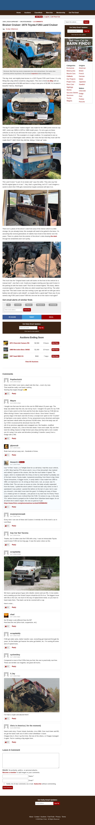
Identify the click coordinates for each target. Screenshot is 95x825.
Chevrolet (82, 91)
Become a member (9, 772)
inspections (34, 73)
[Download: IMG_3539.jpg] (31, 590)
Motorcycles (71, 71)
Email (31, 780)
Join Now (39, 17)
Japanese (53, 305)
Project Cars (71, 82)
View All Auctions (31, 362)
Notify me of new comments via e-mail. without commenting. (31, 784)
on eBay (50, 81)
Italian (81, 79)
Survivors (70, 95)
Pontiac (81, 99)
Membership (60, 12)
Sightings (70, 87)
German (82, 76)
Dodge (81, 93)
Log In (47, 17)
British (81, 71)
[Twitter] (43, 810)
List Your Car (55, 17)
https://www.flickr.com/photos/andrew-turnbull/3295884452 (25, 503)
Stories (69, 90)
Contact (36, 817)
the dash (54, 236)
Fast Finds (51, 817)
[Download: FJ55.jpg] (31, 712)
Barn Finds (47, 5)
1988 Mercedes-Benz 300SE (20, 350)
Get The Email (74, 12)
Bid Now (55, 343)
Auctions (27, 12)
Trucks (29, 305)
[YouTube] (55, 810)
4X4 (8, 305)
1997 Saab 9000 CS (16, 356)
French (81, 73)
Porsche (82, 102)
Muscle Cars (71, 73)
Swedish (82, 84)
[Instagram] (51, 810)
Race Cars (70, 84)
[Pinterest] (47, 810)
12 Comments (38, 21)
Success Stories (72, 93)
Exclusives (70, 68)
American (82, 68)
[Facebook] (39, 810)
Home (19, 12)
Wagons (69, 101)
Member (22, 462)
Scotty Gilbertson (12, 29)
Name (31, 776)
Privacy (58, 817)
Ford (80, 96)
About (31, 817)
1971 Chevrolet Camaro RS (19, 343)
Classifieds (38, 12)
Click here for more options (31, 331)
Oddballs (70, 76)
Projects (40, 305)
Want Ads (49, 12)
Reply (14, 393)
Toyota (18, 305)
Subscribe (37, 784)
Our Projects (71, 79)
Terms (64, 817)
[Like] (6, 393)
